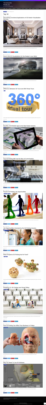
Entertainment (18, 8)
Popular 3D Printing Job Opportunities (14, 191)
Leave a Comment (5, 49)
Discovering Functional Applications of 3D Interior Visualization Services (21, 18)
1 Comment (4, 221)
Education (14, 8)
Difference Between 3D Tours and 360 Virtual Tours (18, 89)
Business (10, 8)
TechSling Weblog (7, 4)
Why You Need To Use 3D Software (13, 362)
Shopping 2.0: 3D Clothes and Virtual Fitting (16, 287)
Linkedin (16, 84)
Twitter (9, 84)
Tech (6, 8)
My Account (37, 8)
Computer (5, 364)
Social (23, 8)
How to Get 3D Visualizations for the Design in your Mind (20, 56)
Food (4, 256)
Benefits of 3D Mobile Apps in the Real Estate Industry (19, 126)
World (30, 8)
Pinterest (13, 84)
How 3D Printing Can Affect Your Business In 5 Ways (18, 325)
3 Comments (4, 390)
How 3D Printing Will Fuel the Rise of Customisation (18, 159)
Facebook (5, 84)
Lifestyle (26, 8)
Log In (41, 8)
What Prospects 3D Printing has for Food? (15, 254)
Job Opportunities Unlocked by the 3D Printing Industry (19, 228)
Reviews (33, 8)
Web (7, 289)
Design (5, 327)
